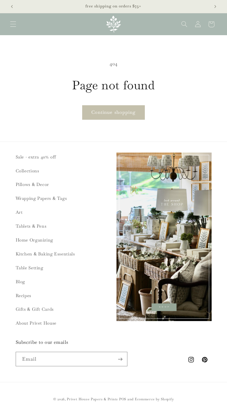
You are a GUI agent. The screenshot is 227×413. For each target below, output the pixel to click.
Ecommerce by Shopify (154, 399)
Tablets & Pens (31, 226)
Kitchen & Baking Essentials (45, 254)
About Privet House (36, 323)
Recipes (23, 295)
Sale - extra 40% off (36, 157)
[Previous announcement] (11, 6)
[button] (13, 24)
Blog (20, 281)
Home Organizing (34, 240)
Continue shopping (113, 112)
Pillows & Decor (32, 184)
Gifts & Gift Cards (35, 309)
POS (122, 399)
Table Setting (29, 268)
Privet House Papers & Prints (92, 399)
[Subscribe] (120, 359)
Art (19, 212)
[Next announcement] (215, 6)
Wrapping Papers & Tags (41, 198)
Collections (27, 171)
